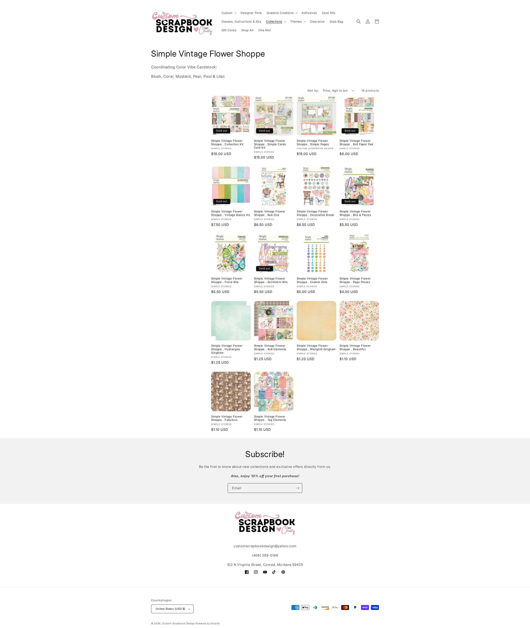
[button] (228, 12)
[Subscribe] (297, 488)
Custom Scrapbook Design (178, 623)
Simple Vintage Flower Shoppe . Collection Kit (227, 142)
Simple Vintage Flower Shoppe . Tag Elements (270, 418)
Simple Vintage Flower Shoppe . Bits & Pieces (355, 213)
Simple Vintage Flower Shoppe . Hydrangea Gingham (227, 349)
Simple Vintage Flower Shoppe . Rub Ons (269, 213)
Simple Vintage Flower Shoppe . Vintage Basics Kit (230, 213)
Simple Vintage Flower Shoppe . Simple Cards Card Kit (270, 144)
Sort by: (313, 90)
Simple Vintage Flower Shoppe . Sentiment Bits (271, 280)
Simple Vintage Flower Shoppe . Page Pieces (355, 280)
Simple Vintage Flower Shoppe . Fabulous (227, 418)
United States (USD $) (170, 608)
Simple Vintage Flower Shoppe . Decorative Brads (315, 213)
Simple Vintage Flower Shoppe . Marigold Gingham (316, 347)
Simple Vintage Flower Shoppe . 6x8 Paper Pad (356, 142)
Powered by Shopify (207, 623)
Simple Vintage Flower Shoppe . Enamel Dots (312, 280)
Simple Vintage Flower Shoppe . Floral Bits (227, 280)
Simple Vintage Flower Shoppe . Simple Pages (313, 142)
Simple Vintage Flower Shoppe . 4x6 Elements (270, 347)
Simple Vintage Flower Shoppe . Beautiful (355, 347)
